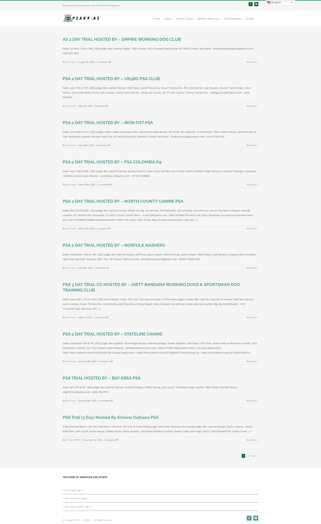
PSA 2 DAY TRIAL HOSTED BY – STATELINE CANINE (113, 334)
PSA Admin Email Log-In (78, 506)
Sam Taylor (71, 62)
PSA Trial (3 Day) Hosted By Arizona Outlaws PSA (110, 417)
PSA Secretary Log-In (76, 498)
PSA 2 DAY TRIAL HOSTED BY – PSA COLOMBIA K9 (112, 161)
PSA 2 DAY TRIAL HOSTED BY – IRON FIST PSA (108, 122)
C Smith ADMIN (73, 440)
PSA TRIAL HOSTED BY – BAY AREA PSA (102, 377)
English (276, 2)
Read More (251, 62)
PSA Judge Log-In (74, 490)
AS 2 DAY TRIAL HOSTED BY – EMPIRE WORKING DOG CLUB (122, 39)
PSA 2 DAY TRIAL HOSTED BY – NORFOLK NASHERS (114, 245)
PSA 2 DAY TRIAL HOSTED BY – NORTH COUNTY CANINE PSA (123, 201)
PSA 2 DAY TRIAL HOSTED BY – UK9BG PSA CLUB (111, 78)
